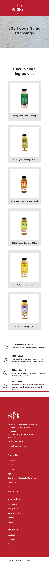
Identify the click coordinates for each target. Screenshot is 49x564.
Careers (11, 517)
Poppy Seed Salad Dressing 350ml (24, 116)
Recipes (11, 469)
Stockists (11, 522)
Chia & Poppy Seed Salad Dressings (22, 478)
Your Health (12, 465)
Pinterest (11, 544)
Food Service (13, 491)
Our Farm (11, 460)
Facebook (11, 535)
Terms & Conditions (15, 513)
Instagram (11, 539)
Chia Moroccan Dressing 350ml (24, 201)
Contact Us (12, 482)
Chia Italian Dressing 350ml (24, 285)
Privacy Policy (13, 508)
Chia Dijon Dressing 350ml (24, 159)
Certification (12, 504)
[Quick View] (28, 102)
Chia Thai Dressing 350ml (24, 326)
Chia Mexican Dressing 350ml (24, 243)
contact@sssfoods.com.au (17, 446)
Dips (9, 473)
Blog (9, 487)
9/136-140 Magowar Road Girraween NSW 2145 (22, 436)
